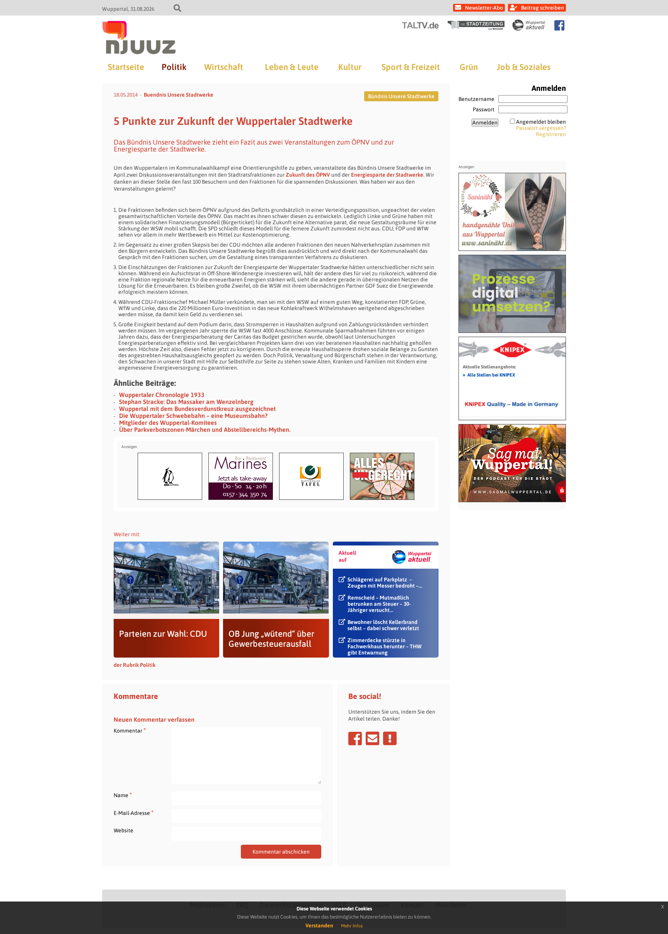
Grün (469, 67)
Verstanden (319, 925)
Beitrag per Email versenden (372, 738)
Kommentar (130, 730)
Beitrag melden (390, 738)
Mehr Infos (352, 926)
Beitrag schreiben (542, 8)
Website (123, 830)
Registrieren (551, 134)
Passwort (483, 109)
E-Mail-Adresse (133, 812)
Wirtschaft (223, 67)
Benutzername (476, 99)
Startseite (126, 67)
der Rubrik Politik (134, 665)
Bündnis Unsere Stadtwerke (401, 96)
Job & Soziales (523, 67)
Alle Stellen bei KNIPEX (489, 375)
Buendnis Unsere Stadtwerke (178, 95)
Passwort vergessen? (541, 128)
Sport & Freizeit (411, 67)
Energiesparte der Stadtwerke (387, 175)
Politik (174, 67)
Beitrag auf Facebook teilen (355, 738)
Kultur (349, 67)
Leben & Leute (292, 67)
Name (123, 795)
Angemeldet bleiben (541, 122)
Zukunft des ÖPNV (307, 175)
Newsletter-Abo (484, 8)
